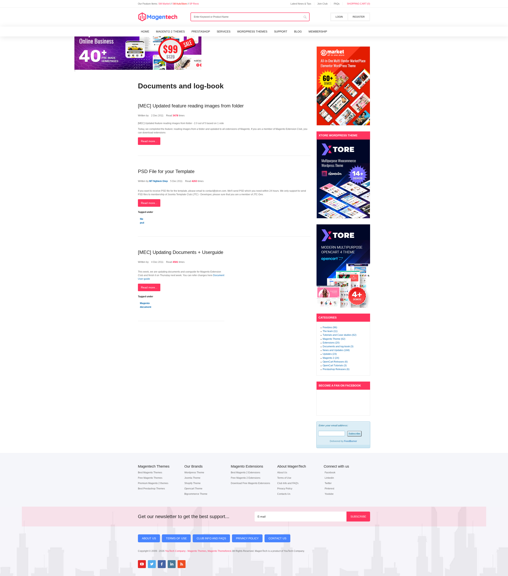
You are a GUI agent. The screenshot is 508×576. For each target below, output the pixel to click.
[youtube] (142, 564)
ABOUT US (149, 538)
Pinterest (329, 488)
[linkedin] (172, 564)
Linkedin (329, 477)
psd (142, 222)
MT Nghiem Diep (158, 181)
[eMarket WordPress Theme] (343, 86)
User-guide (144, 278)
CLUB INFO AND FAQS (211, 538)
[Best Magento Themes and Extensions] (158, 17)
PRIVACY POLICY (247, 538)
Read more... (149, 141)
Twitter (328, 483)
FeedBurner (350, 441)
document (145, 307)
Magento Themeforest (219, 551)
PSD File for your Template (166, 171)
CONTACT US (277, 538)
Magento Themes (197, 551)
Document (218, 275)
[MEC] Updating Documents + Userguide (180, 252)
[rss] (182, 564)
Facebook (330, 472)
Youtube (329, 494)
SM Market (164, 3)
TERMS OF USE (176, 538)
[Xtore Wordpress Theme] (343, 179)
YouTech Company (175, 551)
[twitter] (152, 564)
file (141, 219)
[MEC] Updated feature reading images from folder (191, 105)
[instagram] (191, 564)
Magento (145, 303)
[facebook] (162, 564)
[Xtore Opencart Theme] (343, 266)
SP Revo (194, 3)
